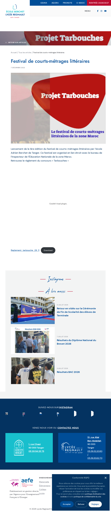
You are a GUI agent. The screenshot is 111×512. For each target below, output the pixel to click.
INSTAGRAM (66, 407)
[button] (105, 477)
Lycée (42, 493)
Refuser (81, 504)
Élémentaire (44, 485)
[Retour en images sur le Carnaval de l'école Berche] (58, 413)
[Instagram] (101, 11)
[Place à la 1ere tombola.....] (92, 413)
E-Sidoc (81, 3)
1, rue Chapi (35, 444)
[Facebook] (97, 11)
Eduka (44, 3)
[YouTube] (105, 11)
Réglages (95, 504)
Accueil (14, 52)
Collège (42, 489)
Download (48, 250)
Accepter (67, 504)
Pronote (67, 3)
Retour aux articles (17, 42)
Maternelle (44, 482)
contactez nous (68, 427)
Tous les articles (25, 52)
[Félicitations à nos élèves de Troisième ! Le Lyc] (6, 413)
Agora (55, 3)
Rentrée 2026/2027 (99, 3)
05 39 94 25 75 (36, 451)
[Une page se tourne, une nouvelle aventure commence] (24, 413)
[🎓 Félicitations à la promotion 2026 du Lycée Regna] (41, 413)
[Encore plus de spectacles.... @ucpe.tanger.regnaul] (75, 413)
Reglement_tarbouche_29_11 (25, 250)
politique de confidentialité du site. (87, 497)
